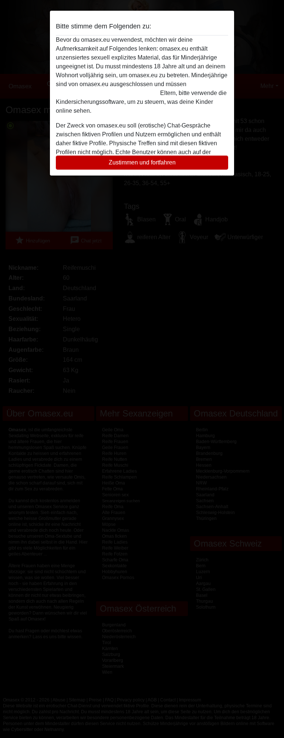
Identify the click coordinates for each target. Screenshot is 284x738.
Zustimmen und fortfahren (142, 162)
